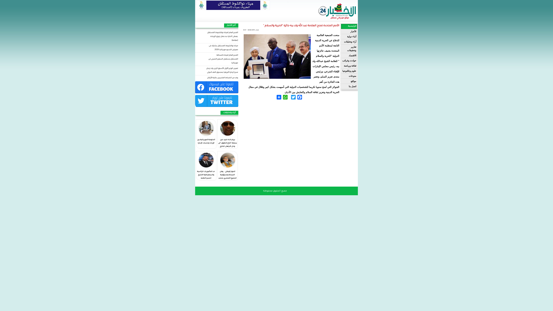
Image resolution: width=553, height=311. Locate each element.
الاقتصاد (352, 55)
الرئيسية (352, 26)
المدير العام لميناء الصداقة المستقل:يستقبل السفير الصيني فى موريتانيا (223, 59)
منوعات (352, 76)
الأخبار (353, 31)
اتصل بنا (352, 86)
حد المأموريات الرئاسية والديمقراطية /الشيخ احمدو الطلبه (206, 175)
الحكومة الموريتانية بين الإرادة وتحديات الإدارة (206, 141)
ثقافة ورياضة (350, 66)
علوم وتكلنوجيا (349, 71)
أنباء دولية (351, 36)
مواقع (353, 81)
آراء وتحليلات (350, 41)
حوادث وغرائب (349, 60)
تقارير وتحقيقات (351, 49)
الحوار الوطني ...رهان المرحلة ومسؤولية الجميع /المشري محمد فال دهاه (227, 177)
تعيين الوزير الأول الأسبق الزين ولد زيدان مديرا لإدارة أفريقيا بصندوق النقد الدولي (222, 70)
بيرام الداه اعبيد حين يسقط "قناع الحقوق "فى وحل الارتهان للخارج (227, 143)
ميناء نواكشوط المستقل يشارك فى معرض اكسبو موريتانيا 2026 (223, 48)
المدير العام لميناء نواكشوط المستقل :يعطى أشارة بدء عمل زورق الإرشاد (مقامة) (222, 36)
